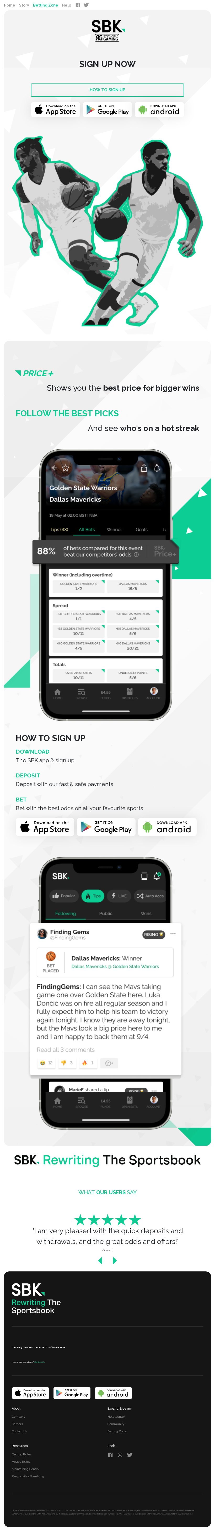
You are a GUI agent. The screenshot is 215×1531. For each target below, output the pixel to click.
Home (9, 5)
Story (24, 5)
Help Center (116, 1416)
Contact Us (19, 1431)
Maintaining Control (25, 1469)
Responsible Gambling (28, 1476)
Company (18, 1416)
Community (116, 1424)
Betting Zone (45, 5)
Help (66, 5)
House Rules (21, 1461)
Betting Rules (21, 1454)
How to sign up (107, 89)
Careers (17, 1424)
